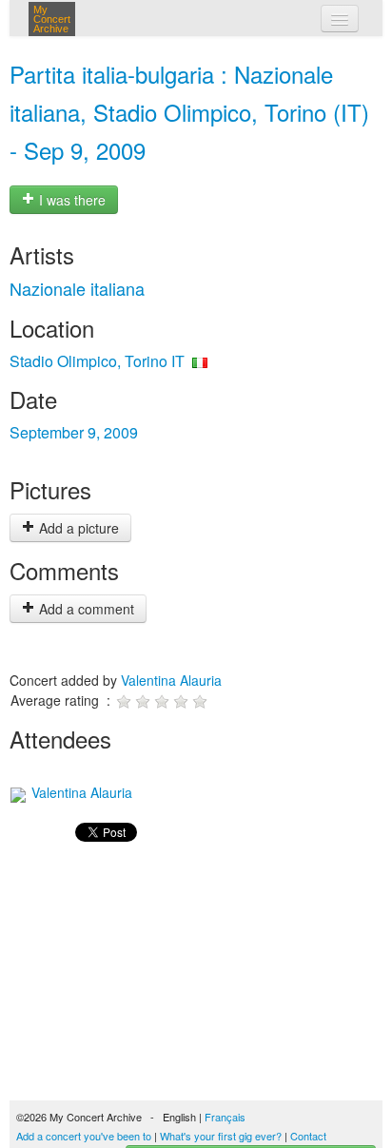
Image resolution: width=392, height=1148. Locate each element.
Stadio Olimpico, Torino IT (97, 361)
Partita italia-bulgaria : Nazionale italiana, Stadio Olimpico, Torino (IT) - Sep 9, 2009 (189, 111)
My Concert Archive (51, 19)
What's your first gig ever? (221, 1135)
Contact (308, 1135)
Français (225, 1116)
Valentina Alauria (171, 680)
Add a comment (84, 608)
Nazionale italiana (77, 288)
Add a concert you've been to (83, 1135)
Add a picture (77, 527)
